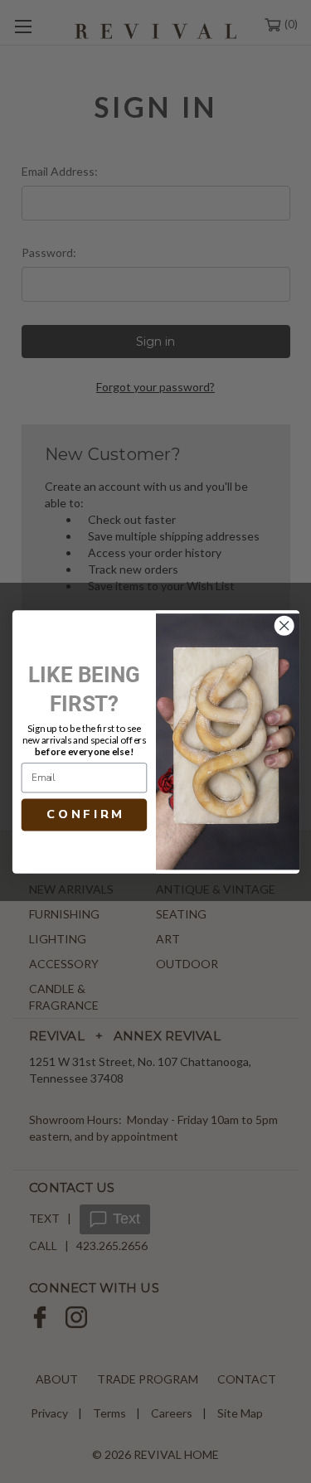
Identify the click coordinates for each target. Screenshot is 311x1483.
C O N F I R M (83, 813)
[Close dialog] (284, 625)
